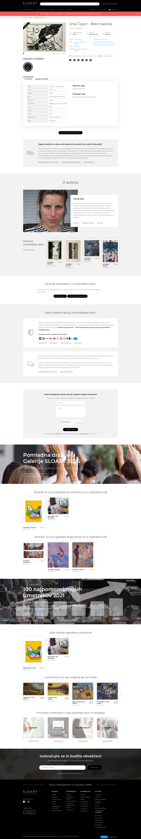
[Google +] (83, 60)
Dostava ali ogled (66, 342)
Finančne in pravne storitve (70, 804)
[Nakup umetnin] (33, 727)
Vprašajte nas (70, 429)
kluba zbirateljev (79, 155)
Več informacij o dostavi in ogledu (71, 162)
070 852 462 (94, 358)
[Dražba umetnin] (107, 727)
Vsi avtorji (100, 222)
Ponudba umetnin (28, 9)
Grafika (77, 46)
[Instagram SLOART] (28, 801)
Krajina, (77, 42)
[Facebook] (70, 60)
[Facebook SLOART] (24, 801)
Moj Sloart (102, 9)
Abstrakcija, (82, 42)
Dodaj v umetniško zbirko (91, 56)
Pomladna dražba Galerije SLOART (38, 475)
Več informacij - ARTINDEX (35, 615)
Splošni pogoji (99, 810)
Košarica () (114, 9)
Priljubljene (84, 801)
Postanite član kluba (77, 296)
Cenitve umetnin (71, 801)
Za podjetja (84, 811)
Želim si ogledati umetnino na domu (48, 162)
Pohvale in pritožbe (98, 802)
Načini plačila (54, 342)
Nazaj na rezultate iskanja (70, 132)
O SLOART (98, 794)
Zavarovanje (78, 342)
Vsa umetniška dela (28, 249)
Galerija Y (29, 812)
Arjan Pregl (98, 820)
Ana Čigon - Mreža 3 (54, 250)
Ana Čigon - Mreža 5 (73, 251)
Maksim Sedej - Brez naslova (82, 691)
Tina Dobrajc (99, 822)
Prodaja (52, 9)
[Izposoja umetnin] (58, 727)
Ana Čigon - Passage (58, 555)
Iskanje (30, 17)
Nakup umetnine (42, 342)
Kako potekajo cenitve (66, 371)
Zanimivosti (84, 804)
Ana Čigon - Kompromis (33, 550)
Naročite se (95, 767)
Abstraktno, (78, 49)
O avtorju (76, 222)
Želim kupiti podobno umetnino (104, 42)
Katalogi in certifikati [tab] (41, 79)
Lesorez (77, 50)
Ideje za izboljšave (100, 799)
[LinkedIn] (78, 60)
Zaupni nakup (56, 799)
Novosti (83, 794)
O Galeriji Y (98, 815)
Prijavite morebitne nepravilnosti (47, 371)
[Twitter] (74, 60)
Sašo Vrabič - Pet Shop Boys (58, 506)
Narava (77, 43)
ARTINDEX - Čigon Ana (100, 39)
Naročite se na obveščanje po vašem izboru (70, 773)
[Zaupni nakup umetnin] (82, 727)
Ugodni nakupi (85, 797)
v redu (104, 837)
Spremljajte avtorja (88, 222)
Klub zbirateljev (56, 810)
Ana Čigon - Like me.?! (91, 248)
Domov (25, 17)
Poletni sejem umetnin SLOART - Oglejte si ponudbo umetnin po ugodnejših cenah (70, 14)
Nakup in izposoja (42, 9)
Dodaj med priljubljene (76, 56)
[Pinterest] (87, 60)
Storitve (61, 9)
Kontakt (97, 797)
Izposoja (54, 797)
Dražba (54, 801)
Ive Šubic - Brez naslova (58, 689)
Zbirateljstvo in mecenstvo (56, 807)
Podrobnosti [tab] (28, 79)
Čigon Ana (78, 39)
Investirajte (84, 808)
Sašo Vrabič (98, 818)
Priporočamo (85, 806)
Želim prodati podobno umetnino (104, 44)
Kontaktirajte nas (89, 162)
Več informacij (113, 837)
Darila (82, 799)
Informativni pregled (70, 798)
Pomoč (97, 806)
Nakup (54, 794)
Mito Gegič (98, 825)
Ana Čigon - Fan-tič (82, 554)
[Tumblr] (91, 60)
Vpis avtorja (69, 810)
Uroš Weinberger (100, 827)
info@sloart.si (64, 358)
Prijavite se (60, 296)
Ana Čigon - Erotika (110, 251)
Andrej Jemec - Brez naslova (107, 691)
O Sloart (69, 9)
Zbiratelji (92, 9)
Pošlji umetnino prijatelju (106, 56)
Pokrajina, (85, 49)
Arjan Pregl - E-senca (33, 511)
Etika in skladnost (100, 808)
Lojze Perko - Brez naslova (33, 689)
